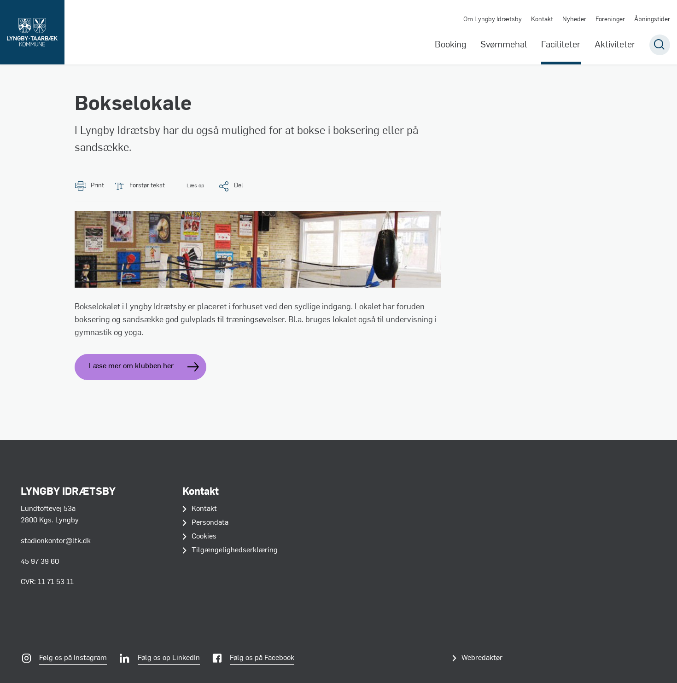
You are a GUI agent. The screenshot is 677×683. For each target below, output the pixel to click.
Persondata (210, 523)
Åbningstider (652, 19)
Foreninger (610, 19)
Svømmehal (503, 45)
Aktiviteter (615, 45)
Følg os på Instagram (73, 658)
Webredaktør (481, 658)
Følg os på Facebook (262, 658)
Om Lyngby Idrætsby (492, 19)
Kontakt (542, 19)
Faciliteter (561, 45)
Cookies (204, 536)
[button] (189, 186)
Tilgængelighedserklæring (235, 550)
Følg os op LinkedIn (169, 658)
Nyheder (574, 19)
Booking (451, 45)
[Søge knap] (659, 45)
